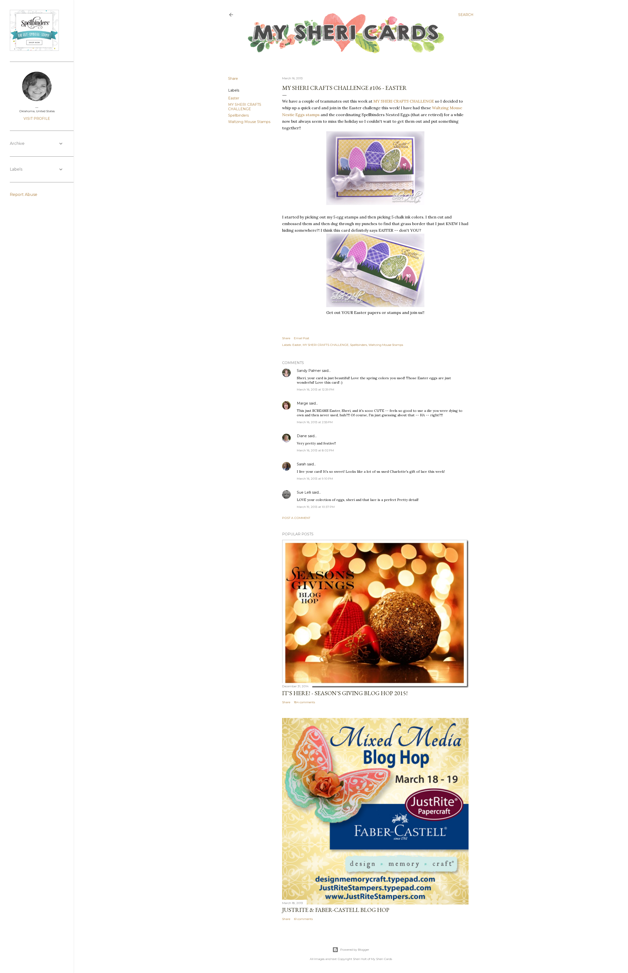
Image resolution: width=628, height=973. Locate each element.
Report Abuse (23, 194)
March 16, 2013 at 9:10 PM (315, 478)
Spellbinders (238, 115)
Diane (302, 436)
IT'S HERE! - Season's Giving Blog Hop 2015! (345, 693)
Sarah (301, 464)
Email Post (301, 338)
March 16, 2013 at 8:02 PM (315, 450)
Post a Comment (296, 518)
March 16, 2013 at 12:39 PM (315, 389)
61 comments (303, 919)
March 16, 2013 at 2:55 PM (315, 422)
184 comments (304, 702)
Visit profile (37, 118)
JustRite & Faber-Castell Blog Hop (335, 910)
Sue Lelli (304, 492)
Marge (302, 403)
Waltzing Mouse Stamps (249, 122)
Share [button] (233, 78)
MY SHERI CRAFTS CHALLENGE (244, 106)
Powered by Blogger (354, 949)
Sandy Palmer (309, 370)
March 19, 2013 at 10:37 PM (316, 507)
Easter (233, 98)
